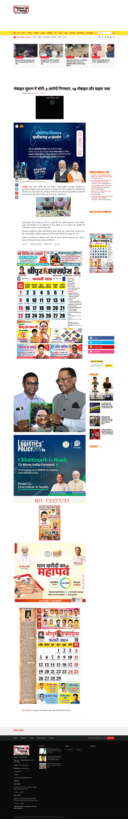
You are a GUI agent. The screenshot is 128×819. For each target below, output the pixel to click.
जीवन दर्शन (47, 37)
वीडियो (59, 37)
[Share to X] (16, 189)
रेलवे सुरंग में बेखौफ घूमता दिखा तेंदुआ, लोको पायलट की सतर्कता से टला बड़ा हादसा (101, 181)
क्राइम (42, 33)
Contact (51, 738)
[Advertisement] (68, 15)
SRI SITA (42, 93)
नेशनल (30, 33)
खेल (66, 33)
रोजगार (60, 33)
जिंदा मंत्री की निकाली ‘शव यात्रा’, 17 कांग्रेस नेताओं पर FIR (54, 765)
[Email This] (16, 197)
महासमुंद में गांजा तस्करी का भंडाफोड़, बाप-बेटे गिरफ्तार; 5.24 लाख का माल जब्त (50, 62)
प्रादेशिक (54, 37)
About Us (23, 738)
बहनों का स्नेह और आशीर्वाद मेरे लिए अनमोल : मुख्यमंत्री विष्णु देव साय (101, 61)
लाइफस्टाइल (89, 33)
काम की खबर (80, 33)
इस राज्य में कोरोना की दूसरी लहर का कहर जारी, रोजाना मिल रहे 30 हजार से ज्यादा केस (107, 432)
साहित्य (40, 37)
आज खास (72, 33)
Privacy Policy (41, 738)
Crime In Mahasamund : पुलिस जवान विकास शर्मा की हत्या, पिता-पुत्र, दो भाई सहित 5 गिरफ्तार (101, 394)
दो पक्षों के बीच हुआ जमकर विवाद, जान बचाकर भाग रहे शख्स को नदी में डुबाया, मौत (107, 406)
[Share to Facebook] (16, 185)
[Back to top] (123, 814)
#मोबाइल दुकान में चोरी (35, 244)
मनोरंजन (36, 33)
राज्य (23, 33)
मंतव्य (64, 37)
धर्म (55, 33)
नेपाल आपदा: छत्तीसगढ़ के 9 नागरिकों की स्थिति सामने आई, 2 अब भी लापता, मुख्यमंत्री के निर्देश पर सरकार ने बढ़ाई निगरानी (77, 63)
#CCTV (25, 244)
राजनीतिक (49, 33)
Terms (32, 738)
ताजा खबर (78, 750)
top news (57, 244)
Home (15, 738)
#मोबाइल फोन (47, 244)
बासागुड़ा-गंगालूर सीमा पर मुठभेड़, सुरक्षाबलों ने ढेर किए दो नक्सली (51, 710)
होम (19, 33)
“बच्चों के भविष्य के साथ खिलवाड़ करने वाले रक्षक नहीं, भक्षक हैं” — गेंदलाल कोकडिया (102, 197)
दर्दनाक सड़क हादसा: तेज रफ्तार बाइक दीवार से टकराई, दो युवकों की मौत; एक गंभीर (24, 62)
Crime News (70, 750)
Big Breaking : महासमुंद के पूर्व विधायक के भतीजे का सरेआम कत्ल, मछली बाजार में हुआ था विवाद (107, 420)
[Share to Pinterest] (16, 193)
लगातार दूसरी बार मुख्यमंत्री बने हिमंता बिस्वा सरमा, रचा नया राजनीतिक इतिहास (54, 758)
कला (34, 37)
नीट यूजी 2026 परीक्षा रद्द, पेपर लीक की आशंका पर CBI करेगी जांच (54, 751)
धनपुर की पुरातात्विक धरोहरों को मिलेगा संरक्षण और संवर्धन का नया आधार (101, 186)
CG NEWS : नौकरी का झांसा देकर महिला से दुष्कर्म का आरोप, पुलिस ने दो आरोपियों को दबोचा (101, 176)
